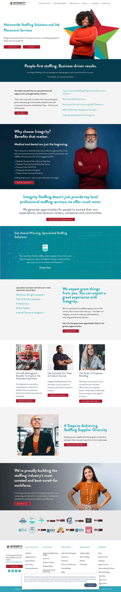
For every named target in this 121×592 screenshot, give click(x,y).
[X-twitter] (16, 571)
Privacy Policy (83, 581)
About (100, 553)
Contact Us (105, 3)
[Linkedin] (9, 571)
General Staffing (66, 568)
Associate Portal (29, 561)
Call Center (64, 561)
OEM (63, 572)
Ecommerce (64, 557)
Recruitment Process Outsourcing (49, 571)
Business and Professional (68, 564)
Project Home (102, 580)
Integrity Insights (84, 553)
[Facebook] (13, 571)
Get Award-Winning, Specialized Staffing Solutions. (40, 235)
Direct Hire (46, 559)
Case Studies (83, 564)
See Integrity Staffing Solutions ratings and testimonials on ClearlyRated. (90, 235)
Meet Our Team (103, 557)
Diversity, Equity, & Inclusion (106, 568)
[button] (16, 256)
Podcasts (82, 561)
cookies (69, 581)
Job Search (28, 553)
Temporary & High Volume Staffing (50, 554)
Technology (101, 561)
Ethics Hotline (29, 564)
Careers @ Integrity (104, 572)
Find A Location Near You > (14, 562)
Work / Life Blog (84, 557)
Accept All (90, 585)
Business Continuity (48, 562)
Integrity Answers (30, 557)
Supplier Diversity (103, 564)
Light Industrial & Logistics (68, 553)
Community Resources (31, 568)
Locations (95, 3)
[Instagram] (19, 571)
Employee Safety (48, 566)
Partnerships (101, 576)
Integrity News (102, 583)
